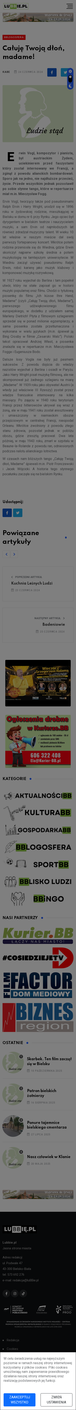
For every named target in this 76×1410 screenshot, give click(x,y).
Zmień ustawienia (56, 1399)
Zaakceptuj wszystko (19, 1399)
